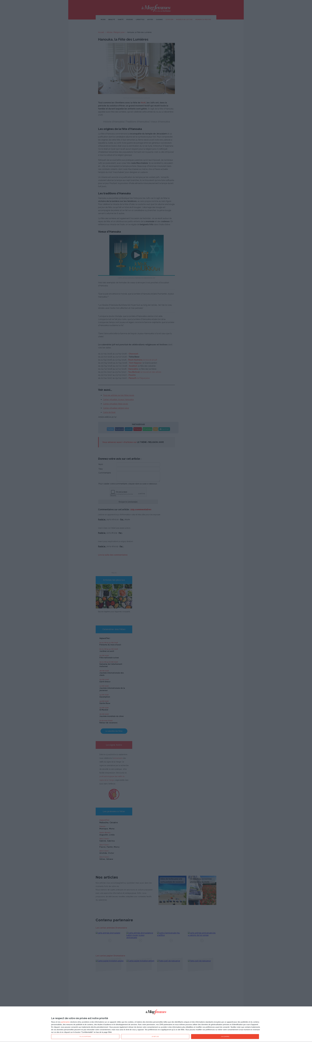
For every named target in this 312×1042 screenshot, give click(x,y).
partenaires (65, 1022)
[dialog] (156, 1024)
